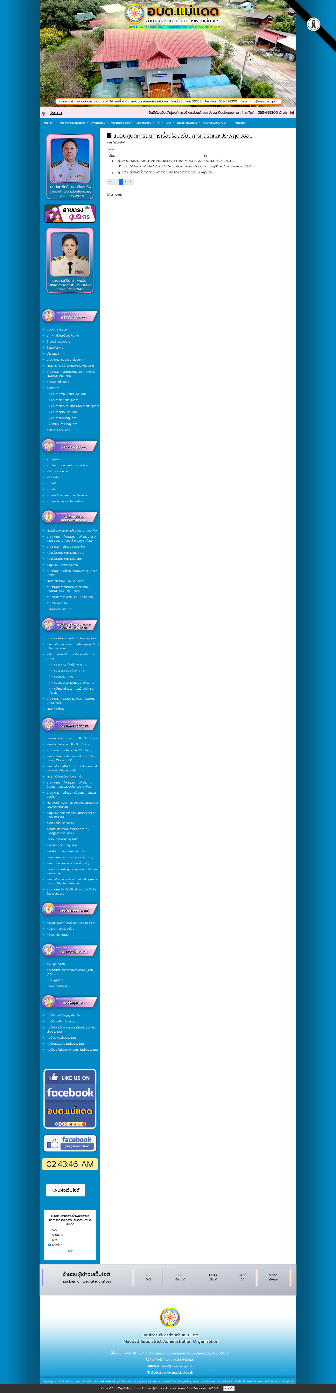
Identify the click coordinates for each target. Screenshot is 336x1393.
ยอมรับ (229, 1388)
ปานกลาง (57, 1235)
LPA (169, 123)
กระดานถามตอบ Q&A (215, 123)
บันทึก (70, 1251)
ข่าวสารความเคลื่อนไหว (73, 123)
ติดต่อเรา (240, 123)
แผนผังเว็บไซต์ (65, 1190)
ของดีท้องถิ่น (144, 123)
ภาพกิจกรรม (98, 123)
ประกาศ (56, 112)
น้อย (55, 1230)
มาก (54, 1240)
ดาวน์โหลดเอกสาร (187, 123)
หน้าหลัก (48, 123)
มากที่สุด (57, 1245)
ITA (159, 123)
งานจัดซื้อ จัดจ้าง (121, 123)
